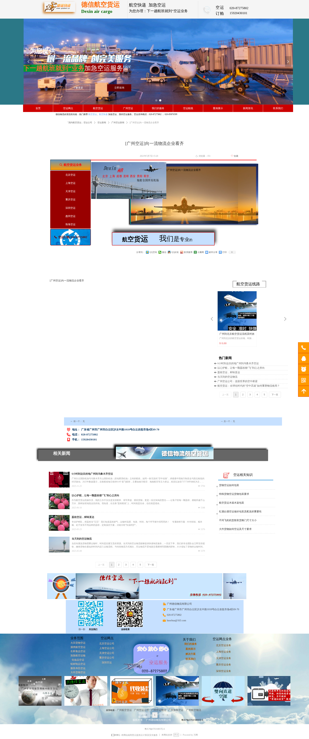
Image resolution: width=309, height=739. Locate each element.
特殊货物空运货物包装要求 (234, 487)
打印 (224, 252)
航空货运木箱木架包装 (231, 495)
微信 (164, 252)
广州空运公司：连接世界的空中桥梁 (237, 381)
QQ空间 (153, 252)
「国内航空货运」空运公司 (79, 122)
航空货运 (92, 114)
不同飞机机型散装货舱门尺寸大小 (238, 513)
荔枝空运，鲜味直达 (228, 372)
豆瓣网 (200, 252)
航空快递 (103, 114)
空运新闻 (101, 122)
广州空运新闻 (117, 122)
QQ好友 (175, 252)
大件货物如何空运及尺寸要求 (235, 522)
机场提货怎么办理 (229, 531)
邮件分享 (213, 252)
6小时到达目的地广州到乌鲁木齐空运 (238, 363)
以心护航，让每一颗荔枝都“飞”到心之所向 (241, 368)
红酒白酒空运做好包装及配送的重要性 (240, 504)
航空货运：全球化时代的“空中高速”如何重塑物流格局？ (248, 385)
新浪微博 (188, 252)
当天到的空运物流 (227, 376)
